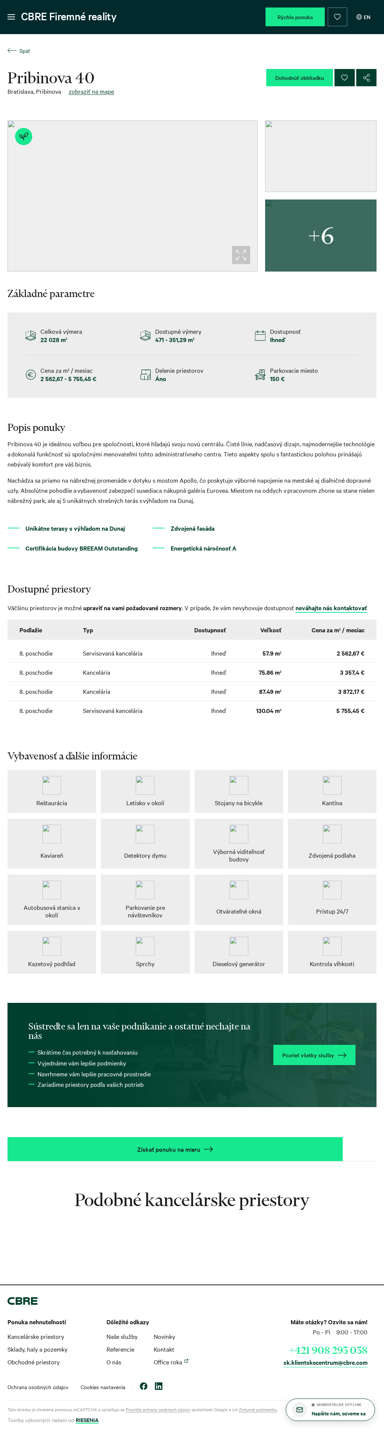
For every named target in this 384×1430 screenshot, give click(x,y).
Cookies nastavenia (103, 1387)
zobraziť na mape (91, 91)
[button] (330, 1409)
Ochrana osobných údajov (38, 1387)
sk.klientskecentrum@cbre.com (326, 1362)
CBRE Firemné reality (68, 16)
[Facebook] (144, 1387)
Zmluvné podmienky (258, 1409)
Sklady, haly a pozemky (38, 1349)
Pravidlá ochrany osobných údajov (158, 1409)
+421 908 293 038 (328, 1350)
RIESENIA (87, 1420)
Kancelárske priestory (36, 1336)
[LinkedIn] (159, 1387)
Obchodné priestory (34, 1362)
